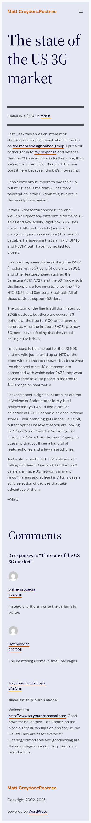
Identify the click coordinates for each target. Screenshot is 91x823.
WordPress (38, 811)
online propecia (22, 589)
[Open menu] (81, 11)
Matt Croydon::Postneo (32, 11)
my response (45, 152)
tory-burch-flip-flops (27, 683)
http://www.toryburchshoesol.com (37, 715)
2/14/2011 (15, 689)
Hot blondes (19, 643)
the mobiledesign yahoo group (38, 146)
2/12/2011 (15, 650)
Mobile (46, 116)
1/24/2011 (15, 595)
